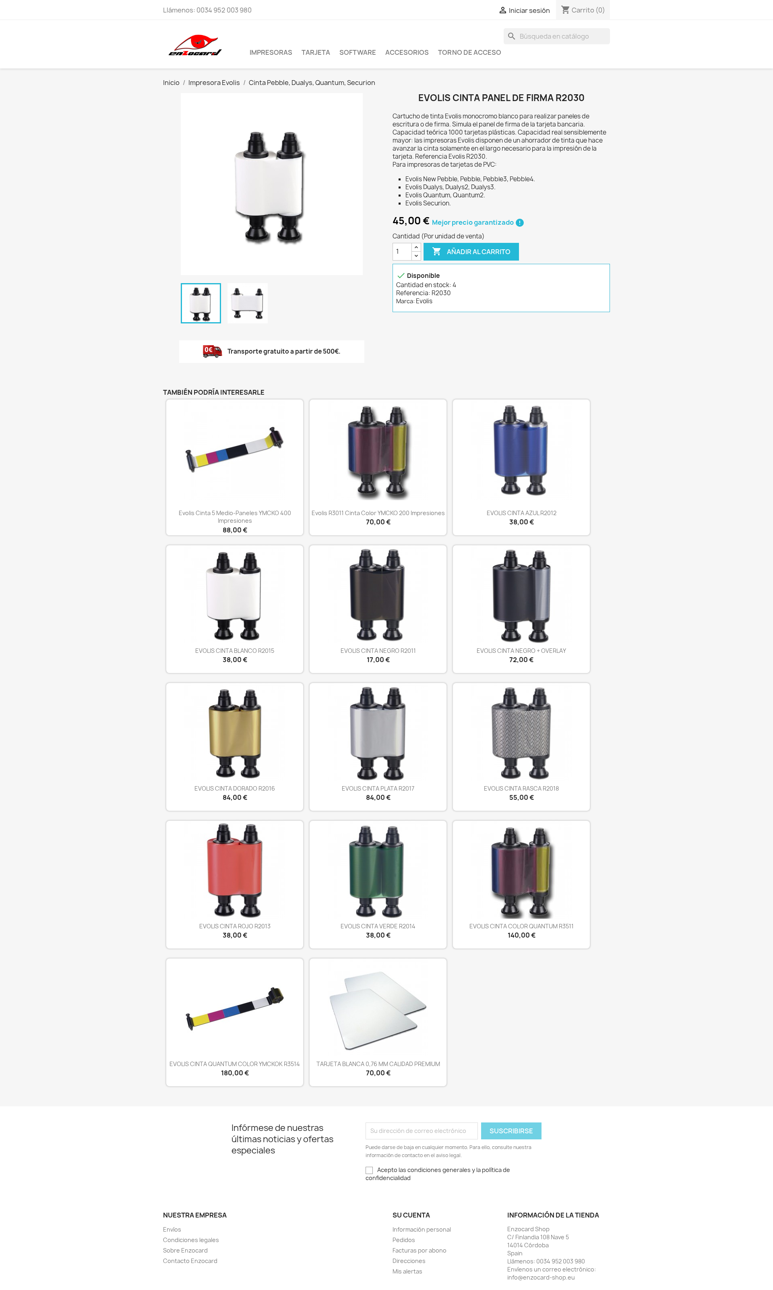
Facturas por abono (419, 1250)
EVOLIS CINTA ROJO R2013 (235, 926)
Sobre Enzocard (185, 1250)
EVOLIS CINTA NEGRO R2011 (378, 650)
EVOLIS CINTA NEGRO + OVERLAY (521, 650)
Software (357, 52)
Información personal (422, 1229)
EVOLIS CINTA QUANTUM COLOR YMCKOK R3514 (234, 1064)
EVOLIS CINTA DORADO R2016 (234, 788)
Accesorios (407, 52)
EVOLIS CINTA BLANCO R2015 (234, 650)
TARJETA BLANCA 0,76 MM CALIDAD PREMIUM (378, 1064)
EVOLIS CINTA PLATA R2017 (378, 788)
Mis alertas (407, 1271)
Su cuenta (411, 1215)
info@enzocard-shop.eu (541, 1277)
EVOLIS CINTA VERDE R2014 (378, 926)
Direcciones (409, 1261)
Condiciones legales (191, 1240)
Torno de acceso (469, 52)
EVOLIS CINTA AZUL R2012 (521, 513)
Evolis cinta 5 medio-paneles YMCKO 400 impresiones (235, 517)
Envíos (172, 1229)
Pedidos (404, 1240)
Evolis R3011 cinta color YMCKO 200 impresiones (378, 513)
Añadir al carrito (471, 251)
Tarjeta (316, 52)
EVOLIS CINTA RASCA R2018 (521, 788)
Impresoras (271, 52)
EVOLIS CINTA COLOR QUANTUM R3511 (521, 926)
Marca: (405, 301)
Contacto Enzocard (190, 1261)
